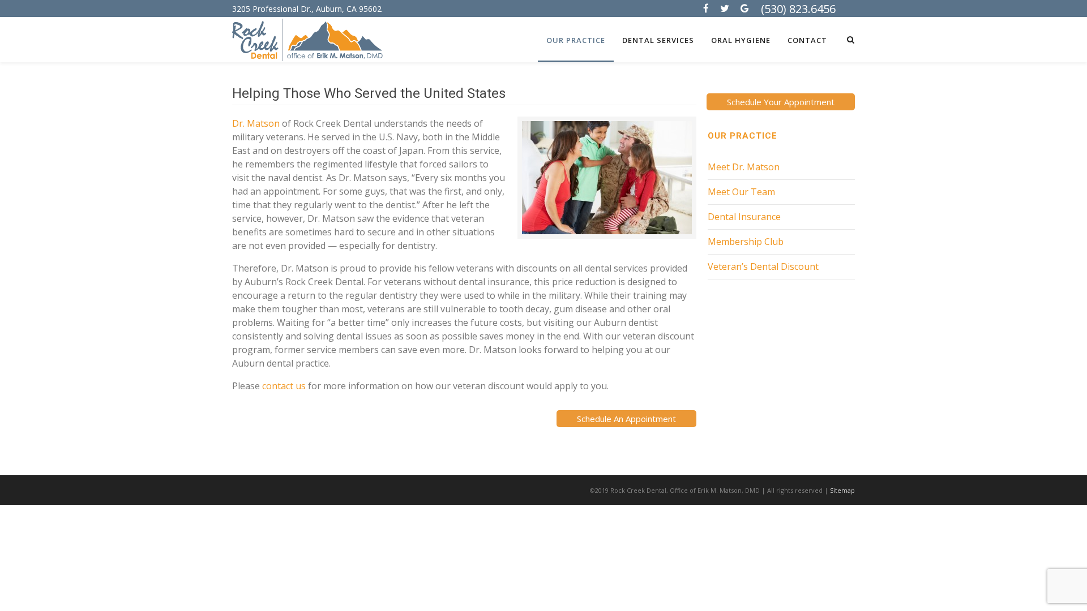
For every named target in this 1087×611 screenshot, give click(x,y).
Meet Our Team (741, 192)
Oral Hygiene (741, 40)
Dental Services (658, 40)
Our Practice (575, 40)
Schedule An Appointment (626, 418)
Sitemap (842, 490)
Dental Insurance (744, 216)
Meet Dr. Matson (744, 167)
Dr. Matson (256, 123)
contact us (284, 386)
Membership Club (746, 241)
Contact (807, 40)
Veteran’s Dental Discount (763, 266)
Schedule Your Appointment (780, 101)
